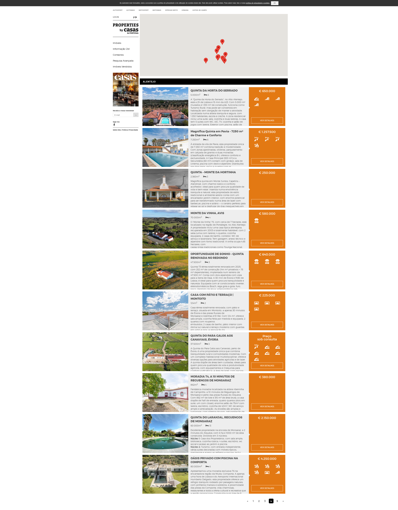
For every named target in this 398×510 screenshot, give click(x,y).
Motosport (144, 10)
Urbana (185, 10)
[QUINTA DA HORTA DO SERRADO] (165, 107)
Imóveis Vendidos (122, 66)
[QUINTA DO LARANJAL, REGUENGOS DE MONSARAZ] (165, 434)
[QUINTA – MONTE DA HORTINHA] (165, 189)
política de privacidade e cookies (258, 3)
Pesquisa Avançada (123, 60)
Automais (130, 10)
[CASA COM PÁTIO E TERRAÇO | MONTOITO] (165, 312)
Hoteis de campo (199, 10)
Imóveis (117, 43)
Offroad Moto (171, 10)
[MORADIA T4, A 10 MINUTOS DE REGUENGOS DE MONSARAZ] (165, 393)
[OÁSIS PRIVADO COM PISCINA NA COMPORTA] (165, 475)
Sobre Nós (117, 130)
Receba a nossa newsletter (123, 111)
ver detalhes (267, 120)
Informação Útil (121, 49)
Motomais (157, 10)
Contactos (118, 54)
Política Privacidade (130, 130)
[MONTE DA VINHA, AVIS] (165, 230)
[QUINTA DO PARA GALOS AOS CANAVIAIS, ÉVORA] (165, 353)
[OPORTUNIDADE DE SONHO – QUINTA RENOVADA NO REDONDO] (165, 271)
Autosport (118, 10)
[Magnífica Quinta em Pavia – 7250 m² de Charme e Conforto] (165, 148)
